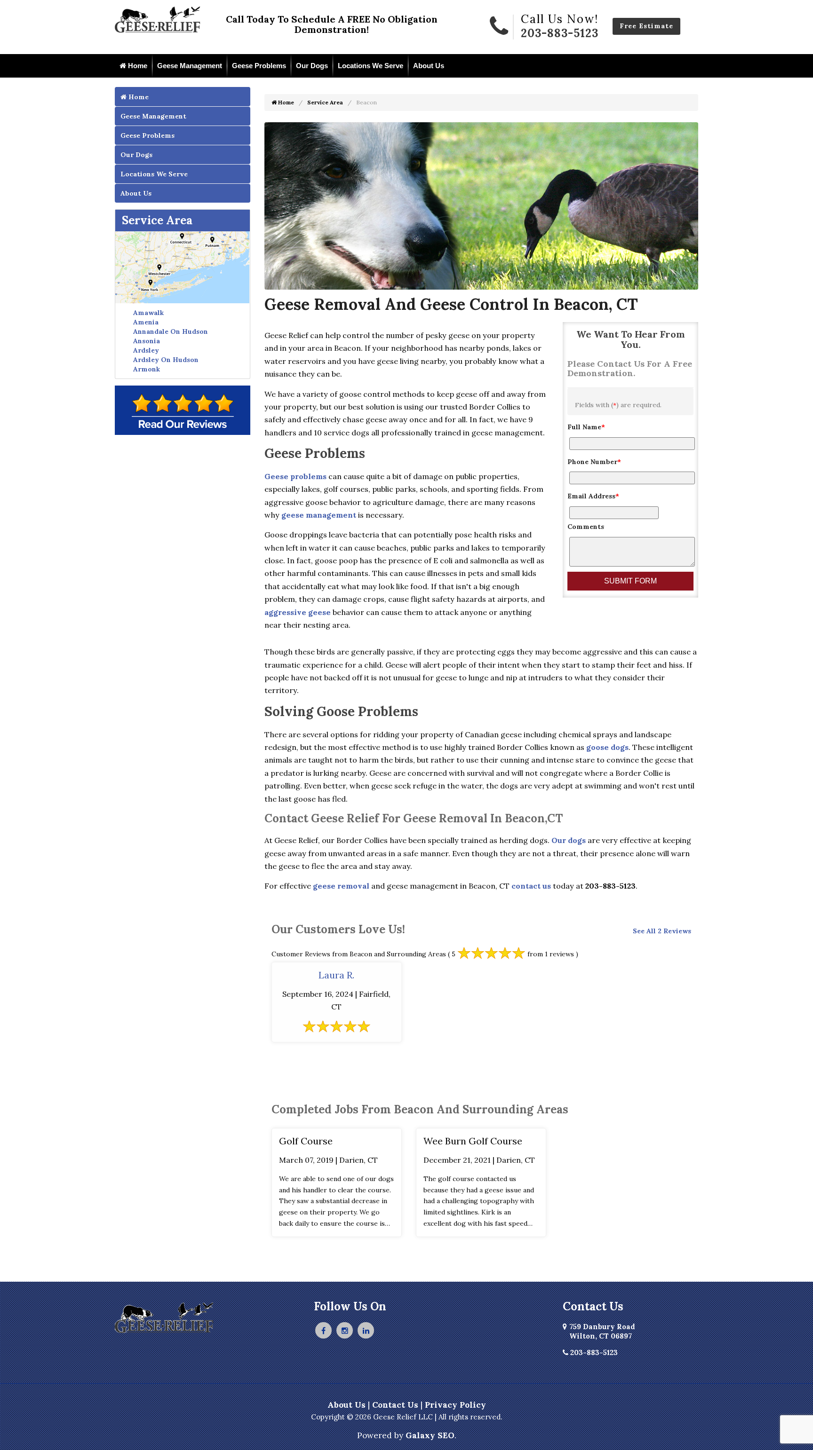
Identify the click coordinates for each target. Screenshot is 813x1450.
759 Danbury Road (602, 1331)
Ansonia (146, 341)
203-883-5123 (559, 33)
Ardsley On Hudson (166, 359)
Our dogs (568, 840)
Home (136, 66)
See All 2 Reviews (662, 931)
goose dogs (607, 747)
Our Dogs (312, 66)
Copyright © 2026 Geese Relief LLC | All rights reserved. (406, 1416)
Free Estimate (646, 26)
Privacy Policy (455, 1405)
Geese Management (189, 66)
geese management (318, 515)
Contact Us (395, 1405)
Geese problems (295, 476)
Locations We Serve (370, 66)
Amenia (146, 322)
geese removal (341, 885)
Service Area (157, 220)
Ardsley (146, 350)
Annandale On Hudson (170, 331)
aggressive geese (297, 612)
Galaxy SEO (430, 1435)
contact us (531, 885)
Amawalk (148, 312)
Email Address (593, 496)
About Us (428, 66)
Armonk (146, 369)
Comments (585, 526)
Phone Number (594, 461)
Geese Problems (259, 66)
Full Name (586, 427)
